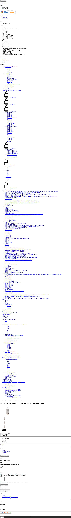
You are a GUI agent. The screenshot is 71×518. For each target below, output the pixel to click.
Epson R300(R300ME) (8, 230)
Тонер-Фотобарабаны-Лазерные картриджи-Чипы (11, 357)
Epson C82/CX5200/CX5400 (9, 213)
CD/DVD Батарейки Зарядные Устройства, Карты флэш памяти (13, 382)
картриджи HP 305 (8, 276)
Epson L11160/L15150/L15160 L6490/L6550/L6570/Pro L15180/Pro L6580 (17, 193)
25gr (7, 171)
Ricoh (8, 371)
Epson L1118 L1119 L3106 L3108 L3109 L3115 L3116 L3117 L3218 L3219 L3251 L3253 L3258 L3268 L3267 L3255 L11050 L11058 (27, 194)
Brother (6, 320)
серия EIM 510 (9, 124)
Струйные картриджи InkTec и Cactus (9, 319)
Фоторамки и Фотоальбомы (7, 381)
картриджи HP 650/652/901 (9, 285)
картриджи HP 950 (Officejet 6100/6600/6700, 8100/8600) (14, 291)
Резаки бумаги (7, 352)
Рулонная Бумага (10, 396)
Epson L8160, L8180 (8, 199)
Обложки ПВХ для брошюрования (11, 340)
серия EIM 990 (9, 130)
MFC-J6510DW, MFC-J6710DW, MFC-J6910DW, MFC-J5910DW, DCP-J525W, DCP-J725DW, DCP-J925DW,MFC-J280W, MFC (27, 298)
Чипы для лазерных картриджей (10, 376)
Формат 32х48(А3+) (8, 85)
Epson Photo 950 (7, 234)
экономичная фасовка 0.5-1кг (12, 374)
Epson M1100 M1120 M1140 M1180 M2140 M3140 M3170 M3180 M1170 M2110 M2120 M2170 (21, 200)
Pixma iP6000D (7, 267)
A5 (7, 330)
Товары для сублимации (6, 379)
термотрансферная (10, 81)
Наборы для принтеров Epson (7, 190)
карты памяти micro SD (9, 386)
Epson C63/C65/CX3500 (9, 209)
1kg (7, 175)
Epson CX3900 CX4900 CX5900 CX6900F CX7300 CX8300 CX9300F (17, 238)
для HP (6, 302)
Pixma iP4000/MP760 (8, 263)
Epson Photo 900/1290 (8, 221)
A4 (7, 331)
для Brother (6, 303)
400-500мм (8, 345)
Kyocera (8, 366)
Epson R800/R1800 (8, 232)
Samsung (8, 363)
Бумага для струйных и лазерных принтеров (10, 66)
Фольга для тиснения (8, 341)
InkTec (6, 317)
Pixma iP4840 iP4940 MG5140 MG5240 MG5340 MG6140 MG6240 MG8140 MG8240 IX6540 (21, 257)
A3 (7, 332)
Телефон (1, 466)
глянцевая (8, 77)
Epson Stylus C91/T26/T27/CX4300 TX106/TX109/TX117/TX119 (16, 223)
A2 (7, 333)
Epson (6, 322)
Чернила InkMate (13, 111)
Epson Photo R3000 (8, 237)
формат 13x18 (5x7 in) (8, 72)
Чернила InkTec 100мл (8, 149)
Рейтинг (1, 482)
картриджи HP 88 (8, 278)
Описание (4, 450)
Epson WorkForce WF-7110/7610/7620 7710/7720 (13, 228)
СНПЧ (3, 299)
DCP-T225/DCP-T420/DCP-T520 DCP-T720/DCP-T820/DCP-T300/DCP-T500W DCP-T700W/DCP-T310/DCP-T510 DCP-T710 (27, 294)
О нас (3, 61)
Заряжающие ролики (8, 377)
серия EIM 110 (9, 121)
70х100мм (8, 327)
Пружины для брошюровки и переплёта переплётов (14, 335)
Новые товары (7, 388)
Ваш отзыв (2, 481)
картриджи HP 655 (8, 286)
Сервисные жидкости (8, 180)
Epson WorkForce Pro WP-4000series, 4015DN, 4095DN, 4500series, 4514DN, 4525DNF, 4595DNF (22, 226)
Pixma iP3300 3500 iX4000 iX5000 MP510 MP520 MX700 (15, 255)
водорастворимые (8, 188)
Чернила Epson (12, 104)
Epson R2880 (7, 246)
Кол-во (3, 440)
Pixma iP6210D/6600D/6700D (10, 268)
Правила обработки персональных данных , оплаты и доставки (13, 498)
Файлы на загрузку (5, 60)
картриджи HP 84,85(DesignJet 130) (11, 281)
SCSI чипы (9, 306)
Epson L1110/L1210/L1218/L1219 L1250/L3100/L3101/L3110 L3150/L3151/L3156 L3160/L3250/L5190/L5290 (23, 192)
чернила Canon (9, 140)
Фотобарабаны (7, 358)
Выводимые (7, 393)
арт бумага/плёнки (10, 83)
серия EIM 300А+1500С (11, 123)
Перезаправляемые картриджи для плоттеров (13, 390)
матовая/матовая (9, 76)
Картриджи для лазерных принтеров (11, 359)
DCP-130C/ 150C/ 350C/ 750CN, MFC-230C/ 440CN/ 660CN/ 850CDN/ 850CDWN (19, 295)
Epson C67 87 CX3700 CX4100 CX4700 (12, 211)
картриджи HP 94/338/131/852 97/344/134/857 (13, 282)
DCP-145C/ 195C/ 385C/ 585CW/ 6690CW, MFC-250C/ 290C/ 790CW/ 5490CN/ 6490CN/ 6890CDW (22, 296)
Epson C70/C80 (7, 212)
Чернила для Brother (8, 165)
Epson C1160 (7, 241)
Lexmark (8, 370)
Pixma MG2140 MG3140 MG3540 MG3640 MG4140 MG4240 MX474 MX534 (18, 249)
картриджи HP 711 (8, 287)
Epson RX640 (7, 239)
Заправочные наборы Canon (7, 313)
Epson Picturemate (8, 233)
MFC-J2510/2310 (7, 297)
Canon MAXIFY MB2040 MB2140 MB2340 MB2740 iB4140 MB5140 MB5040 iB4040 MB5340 (21, 254)
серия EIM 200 (9, 115)
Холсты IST (7, 88)
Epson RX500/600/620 (8, 242)
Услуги (3, 315)
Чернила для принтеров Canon (12, 151)
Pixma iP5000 (7, 265)
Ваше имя (2, 476)
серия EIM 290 (9, 129)
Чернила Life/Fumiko (13, 187)
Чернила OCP (12, 164)
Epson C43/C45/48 (8, 207)
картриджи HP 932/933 (9, 289)
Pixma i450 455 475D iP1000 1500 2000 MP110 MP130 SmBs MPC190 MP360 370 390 (19, 259)
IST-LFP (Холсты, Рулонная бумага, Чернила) (13, 395)
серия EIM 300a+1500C (11, 137)
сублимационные (8, 189)
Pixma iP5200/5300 (8, 266)
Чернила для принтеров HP (11, 152)
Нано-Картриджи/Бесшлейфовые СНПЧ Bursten (13, 389)
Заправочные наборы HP (6, 314)
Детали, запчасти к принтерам (7, 309)
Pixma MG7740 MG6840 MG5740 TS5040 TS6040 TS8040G (15, 251)
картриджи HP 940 (8, 290)
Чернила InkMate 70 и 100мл (10, 112)
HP (7, 360)
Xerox (8, 365)
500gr (8, 174)
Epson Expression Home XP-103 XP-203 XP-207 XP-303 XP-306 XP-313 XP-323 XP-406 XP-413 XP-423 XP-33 (24, 214)
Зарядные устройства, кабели (10, 385)
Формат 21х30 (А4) (8, 74)
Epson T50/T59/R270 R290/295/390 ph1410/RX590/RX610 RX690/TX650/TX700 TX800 (20, 203)
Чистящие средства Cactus (7, 380)
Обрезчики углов (8, 339)
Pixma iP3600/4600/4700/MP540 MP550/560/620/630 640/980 (15, 256)
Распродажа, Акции (6, 356)
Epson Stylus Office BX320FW (10, 224)
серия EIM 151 (9, 116)
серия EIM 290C (9, 114)
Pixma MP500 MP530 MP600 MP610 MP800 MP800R (14, 272)
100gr (8, 168)
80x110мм (8, 328)
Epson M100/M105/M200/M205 (10, 218)
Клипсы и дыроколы (8, 354)
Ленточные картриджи (9, 394)
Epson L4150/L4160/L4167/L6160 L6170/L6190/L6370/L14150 (15, 195)
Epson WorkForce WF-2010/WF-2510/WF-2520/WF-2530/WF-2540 (16, 227)
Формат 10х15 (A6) (8, 67)
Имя (1, 462)
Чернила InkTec (12, 148)
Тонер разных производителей (10, 372)
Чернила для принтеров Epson (12, 150)
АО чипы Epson (9, 307)
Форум (3, 62)
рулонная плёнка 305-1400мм (10, 343)
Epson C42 (6, 206)
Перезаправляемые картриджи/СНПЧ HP (9, 312)
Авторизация (4, 3)
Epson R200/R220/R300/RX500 (10, 222)
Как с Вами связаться (4, 473)
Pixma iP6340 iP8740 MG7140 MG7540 (11, 258)
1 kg (7, 169)
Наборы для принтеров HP (7, 273)
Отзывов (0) (4, 452)
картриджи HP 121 (8, 279)
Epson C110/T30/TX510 (9, 205)
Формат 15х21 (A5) (8, 73)
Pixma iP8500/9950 (8, 269)
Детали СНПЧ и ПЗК (8, 304)
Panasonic (8, 367)
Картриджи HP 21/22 (8, 275)
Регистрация (4, 2)
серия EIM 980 (9, 138)
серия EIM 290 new (10, 131)
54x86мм (8, 325)
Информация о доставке (6, 496)
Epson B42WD (7, 204)
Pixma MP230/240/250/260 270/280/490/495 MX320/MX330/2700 (16, 270)
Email (1, 467)
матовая (8, 68)
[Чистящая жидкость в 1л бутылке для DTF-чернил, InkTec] (7, 415)
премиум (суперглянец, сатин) (12, 79)
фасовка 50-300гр (10, 373)
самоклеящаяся (9, 82)
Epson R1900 (7, 244)
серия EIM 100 (9, 120)
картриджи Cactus (8, 392)
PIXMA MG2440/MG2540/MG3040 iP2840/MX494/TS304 (15, 250)
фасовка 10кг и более (10, 375)
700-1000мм (9, 347)
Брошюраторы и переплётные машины (11, 353)
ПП (7, 349)
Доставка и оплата (5, 59)
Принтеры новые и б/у (6, 310)
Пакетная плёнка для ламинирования (11, 324)
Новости (4, 58)
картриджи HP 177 (8, 283)
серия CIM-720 (9, 118)
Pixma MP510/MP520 (8, 271)
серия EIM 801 (9, 113)
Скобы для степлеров (8, 342)
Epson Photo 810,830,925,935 (10, 219)
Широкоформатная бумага (9, 86)
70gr (7, 167)
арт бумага (8, 71)
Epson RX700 (7, 240)
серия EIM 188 (9, 133)
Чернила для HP (7, 170)
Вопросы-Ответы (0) (6, 451)
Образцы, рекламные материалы (10, 391)
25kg (7, 176)
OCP (5, 318)
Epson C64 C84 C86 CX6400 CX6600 (11, 210)
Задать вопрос (23, 475)
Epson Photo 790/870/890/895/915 (10, 220)
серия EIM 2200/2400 (10, 125)
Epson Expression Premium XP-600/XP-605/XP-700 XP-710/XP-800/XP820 (17, 215)
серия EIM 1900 (9, 134)
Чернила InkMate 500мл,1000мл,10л (11, 126)
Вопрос (1, 472)
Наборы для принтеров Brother (7, 293)
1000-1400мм (9, 348)
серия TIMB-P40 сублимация (12, 117)
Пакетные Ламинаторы (9, 334)
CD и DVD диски (8, 383)
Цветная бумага (7, 89)
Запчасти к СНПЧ (10, 305)
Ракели (6, 378)
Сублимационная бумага (9, 87)
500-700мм (8, 346)
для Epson (6, 300)
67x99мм (8, 326)
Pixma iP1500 (7, 261)
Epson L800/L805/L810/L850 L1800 (11, 197)
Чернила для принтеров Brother (12, 153)
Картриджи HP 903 (8, 288)
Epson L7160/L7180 (8, 217)
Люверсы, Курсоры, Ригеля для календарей (12, 355)
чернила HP (9, 141)
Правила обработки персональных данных (10, 497)
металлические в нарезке (11, 336)
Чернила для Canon (8, 166)
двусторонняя (9, 70)
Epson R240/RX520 (8, 229)
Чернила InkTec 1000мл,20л (9, 154)
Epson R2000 (7, 245)
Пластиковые (9, 337)
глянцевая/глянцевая (10, 78)
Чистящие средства (5, 316)
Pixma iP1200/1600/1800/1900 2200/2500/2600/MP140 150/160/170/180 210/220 (18, 260)
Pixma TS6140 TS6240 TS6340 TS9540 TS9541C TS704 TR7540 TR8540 (17, 253)
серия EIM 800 (9, 119)
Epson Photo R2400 (8, 236)
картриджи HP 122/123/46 (9, 280)
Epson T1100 (7, 243)
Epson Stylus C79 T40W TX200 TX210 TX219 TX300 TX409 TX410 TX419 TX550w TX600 (21, 202)
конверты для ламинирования (10, 351)
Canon (6, 321)
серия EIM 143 (9, 132)
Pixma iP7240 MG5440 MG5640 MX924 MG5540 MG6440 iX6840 (16, 248)
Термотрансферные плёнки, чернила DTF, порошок (11, 90)
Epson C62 (6, 208)
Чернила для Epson (8, 177)
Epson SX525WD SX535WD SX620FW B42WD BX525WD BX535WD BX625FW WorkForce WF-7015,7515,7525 (24, 225)
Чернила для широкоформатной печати (14, 397)
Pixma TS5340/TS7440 (8, 252)
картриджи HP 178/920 (9, 284)
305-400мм (8, 344)
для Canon (6, 301)
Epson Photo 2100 (8, 235)
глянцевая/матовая (10, 80)
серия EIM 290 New (10, 122)
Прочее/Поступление (6, 387)
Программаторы (5, 311)
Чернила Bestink (13, 97)
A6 (7, 329)
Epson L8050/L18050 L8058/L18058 (11, 198)
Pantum (8, 362)
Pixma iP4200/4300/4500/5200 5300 (11, 264)
